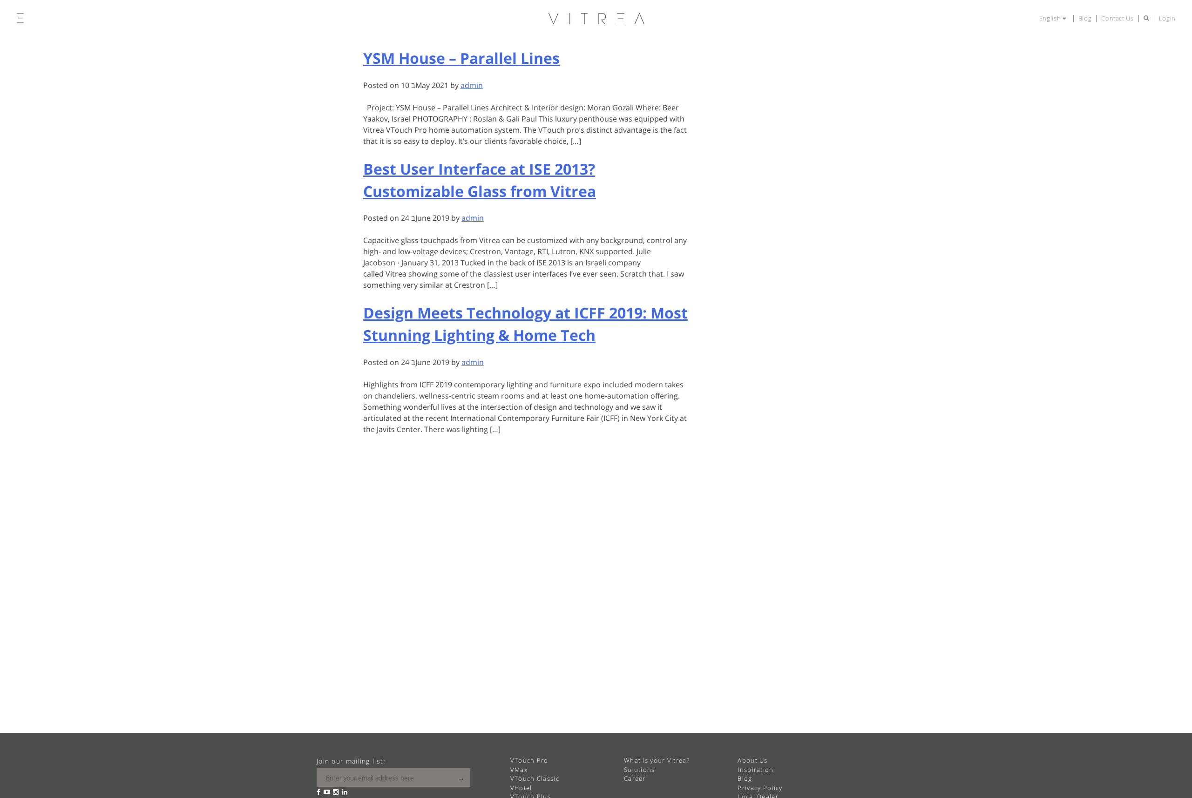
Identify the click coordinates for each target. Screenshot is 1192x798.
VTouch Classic (534, 778)
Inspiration (755, 769)
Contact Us (1117, 18)
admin (472, 85)
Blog (1085, 18)
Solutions (639, 769)
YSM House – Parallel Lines (461, 58)
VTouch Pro (529, 760)
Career (635, 778)
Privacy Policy (760, 788)
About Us (752, 760)
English (1051, 18)
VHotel (521, 788)
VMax (519, 769)
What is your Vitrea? (657, 760)
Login (1167, 18)
